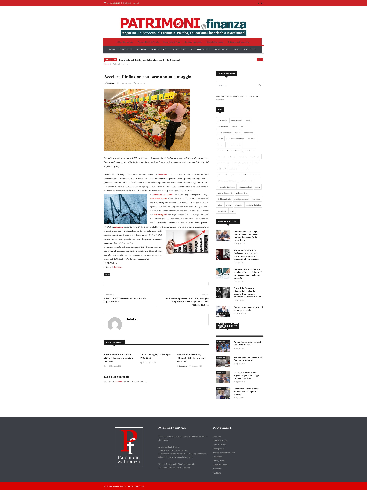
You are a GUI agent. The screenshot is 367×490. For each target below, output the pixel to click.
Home (106, 64)
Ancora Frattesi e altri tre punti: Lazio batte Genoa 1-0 (248, 343)
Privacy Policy (219, 460)
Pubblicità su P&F (220, 440)
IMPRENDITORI (178, 49)
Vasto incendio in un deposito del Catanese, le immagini (248, 359)
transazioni (222, 211)
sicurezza (238, 205)
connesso (119, 381)
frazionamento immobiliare (228, 150)
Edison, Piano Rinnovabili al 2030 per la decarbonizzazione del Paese (118, 358)
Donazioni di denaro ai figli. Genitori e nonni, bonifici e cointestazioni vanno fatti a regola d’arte (246, 235)
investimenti (255, 156)
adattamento (222, 120)
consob (237, 132)
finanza (220, 144)
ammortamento (237, 120)
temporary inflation (253, 205)
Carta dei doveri (219, 444)
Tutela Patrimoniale (214, 41)
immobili (221, 156)
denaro (220, 138)
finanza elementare (234, 144)
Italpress (118, 266)
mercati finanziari (224, 162)
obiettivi (233, 168)
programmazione (245, 187)
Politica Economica (124, 41)
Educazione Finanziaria (238, 41)
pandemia (244, 168)
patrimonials (222, 174)
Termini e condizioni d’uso (224, 452)
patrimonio (235, 174)
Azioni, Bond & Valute (148, 41)
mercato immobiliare (243, 162)
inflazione (243, 156)
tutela (232, 211)
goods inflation (248, 150)
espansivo (252, 138)
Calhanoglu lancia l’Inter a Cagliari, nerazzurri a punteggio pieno (237, 323)
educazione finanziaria (235, 138)
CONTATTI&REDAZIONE (244, 49)
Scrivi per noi (218, 448)
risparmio (256, 199)
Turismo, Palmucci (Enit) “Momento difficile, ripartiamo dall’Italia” (191, 358)
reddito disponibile (225, 193)
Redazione (110, 83)
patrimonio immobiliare (227, 180)
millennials (222, 168)
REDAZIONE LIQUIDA (200, 49)
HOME (112, 49)
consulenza (248, 132)
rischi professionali (241, 199)
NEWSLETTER (221, 49)
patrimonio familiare (251, 174)
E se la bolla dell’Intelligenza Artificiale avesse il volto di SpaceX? (149, 59)
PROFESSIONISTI (158, 49)
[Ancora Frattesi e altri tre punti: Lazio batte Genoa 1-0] (224, 346)
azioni (243, 126)
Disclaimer (217, 456)
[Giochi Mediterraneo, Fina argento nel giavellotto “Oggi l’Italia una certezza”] (224, 377)
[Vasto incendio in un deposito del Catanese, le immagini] (224, 362)
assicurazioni (223, 126)
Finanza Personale (193, 41)
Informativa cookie (220, 464)
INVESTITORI (126, 49)
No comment (141, 83)
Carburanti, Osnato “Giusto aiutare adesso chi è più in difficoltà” (246, 391)
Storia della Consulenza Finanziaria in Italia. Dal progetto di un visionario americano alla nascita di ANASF (248, 292)
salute (220, 205)
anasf (248, 120)
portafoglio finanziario (226, 187)
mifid (257, 162)
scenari (228, 205)
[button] (258, 59)
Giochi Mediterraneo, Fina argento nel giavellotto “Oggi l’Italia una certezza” (246, 375)
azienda (235, 126)
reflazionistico (241, 193)
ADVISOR (141, 49)
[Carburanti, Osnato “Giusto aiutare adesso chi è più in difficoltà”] (224, 393)
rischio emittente (224, 199)
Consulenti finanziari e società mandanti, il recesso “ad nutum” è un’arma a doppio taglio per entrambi (248, 273)
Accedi (136, 3)
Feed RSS (217, 472)
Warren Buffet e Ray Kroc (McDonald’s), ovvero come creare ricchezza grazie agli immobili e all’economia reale (246, 254)
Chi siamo (217, 436)
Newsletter (217, 468)
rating (257, 187)
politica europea (246, 180)
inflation (232, 156)
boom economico (224, 132)
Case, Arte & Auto (171, 41)
